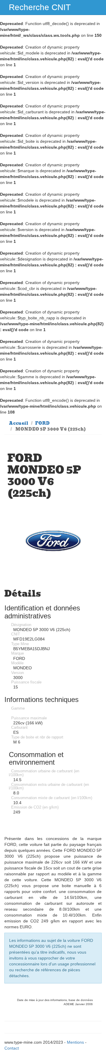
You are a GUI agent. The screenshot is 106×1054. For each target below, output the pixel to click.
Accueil (18, 423)
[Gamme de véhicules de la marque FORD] (53, 541)
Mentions (75, 1042)
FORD (42, 423)
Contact (11, 1048)
